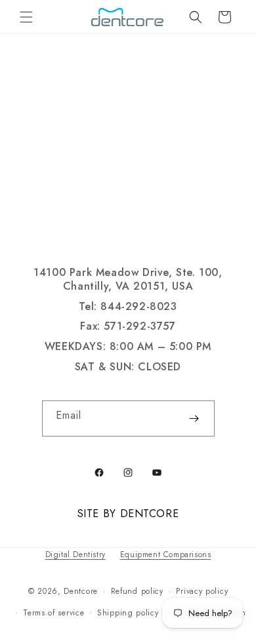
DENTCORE (149, 513)
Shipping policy (128, 613)
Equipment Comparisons (165, 554)
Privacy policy (202, 591)
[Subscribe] (194, 418)
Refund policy (137, 591)
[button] (26, 17)
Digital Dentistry (75, 554)
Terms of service (53, 613)
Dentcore (81, 591)
